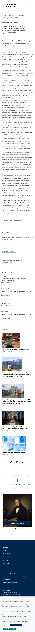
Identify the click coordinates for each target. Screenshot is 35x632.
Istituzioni (5, 311)
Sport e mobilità (5, 303)
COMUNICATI (14, 18)
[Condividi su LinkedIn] (23, 462)
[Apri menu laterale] (33, 5)
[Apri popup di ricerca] (30, 6)
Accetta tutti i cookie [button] (9, 629)
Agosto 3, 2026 (6, 282)
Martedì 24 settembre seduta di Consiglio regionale (15, 349)
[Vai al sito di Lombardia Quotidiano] (8, 5)
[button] (5, 512)
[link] (9, 239)
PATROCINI (4, 276)
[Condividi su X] (17, 462)
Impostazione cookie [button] (8, 567)
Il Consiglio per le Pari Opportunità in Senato (13, 452)
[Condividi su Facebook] (11, 462)
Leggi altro (6, 624)
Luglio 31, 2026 (6, 295)
